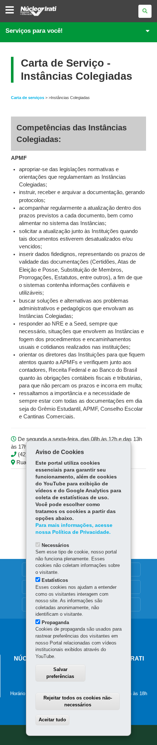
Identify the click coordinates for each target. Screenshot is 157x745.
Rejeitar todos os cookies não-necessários (77, 701)
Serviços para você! (34, 30)
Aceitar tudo (52, 719)
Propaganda (55, 622)
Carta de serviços (27, 97)
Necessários (55, 545)
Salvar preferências (60, 673)
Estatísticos (55, 580)
